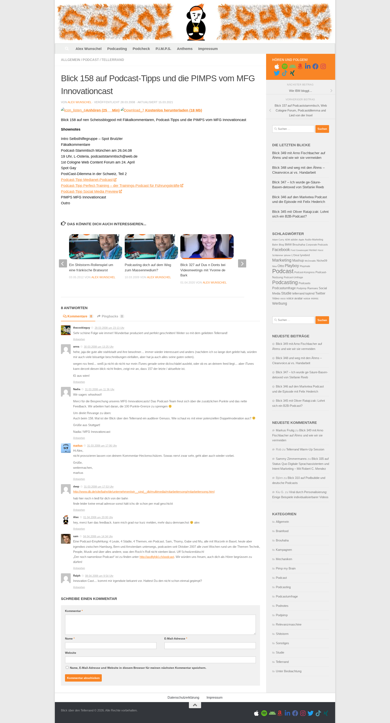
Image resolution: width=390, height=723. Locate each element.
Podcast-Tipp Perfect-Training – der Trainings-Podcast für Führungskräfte (120, 186)
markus (77, 445)
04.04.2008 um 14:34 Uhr (98, 536)
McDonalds (310, 261)
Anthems (185, 49)
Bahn (275, 244)
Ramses (312, 288)
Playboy (292, 265)
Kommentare (79, 316)
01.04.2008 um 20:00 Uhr (98, 517)
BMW (288, 244)
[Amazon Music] (300, 66)
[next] (242, 263)
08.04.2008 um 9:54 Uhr (99, 575)
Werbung (279, 303)
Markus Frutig (285, 430)
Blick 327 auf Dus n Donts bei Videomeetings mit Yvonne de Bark (202, 270)
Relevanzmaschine (288, 624)
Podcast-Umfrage (293, 277)
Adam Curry (278, 239)
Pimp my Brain (286, 568)
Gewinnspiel (302, 250)
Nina (274, 266)
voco (283, 298)
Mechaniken (284, 559)
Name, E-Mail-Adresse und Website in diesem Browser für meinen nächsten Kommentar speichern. (138, 667)
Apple (301, 239)
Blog (281, 244)
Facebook (281, 249)
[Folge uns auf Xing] (292, 73)
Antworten (79, 339)
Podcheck (141, 49)
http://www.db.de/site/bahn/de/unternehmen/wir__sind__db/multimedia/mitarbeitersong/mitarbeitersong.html (143, 491)
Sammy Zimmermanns (291, 458)
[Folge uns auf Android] (292, 66)
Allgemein (70, 60)
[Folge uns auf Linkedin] (308, 66)
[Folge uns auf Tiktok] (285, 73)
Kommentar (74, 611)
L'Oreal (295, 255)
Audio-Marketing (314, 239)
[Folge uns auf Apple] (277, 66)
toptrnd (309, 293)
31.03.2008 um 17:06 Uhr (102, 445)
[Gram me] (323, 66)
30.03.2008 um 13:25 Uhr (99, 346)
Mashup (298, 260)
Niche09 (322, 260)
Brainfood (282, 531)
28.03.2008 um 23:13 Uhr (109, 327)
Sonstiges (282, 643)
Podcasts (304, 283)
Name (70, 638)
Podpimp (302, 288)
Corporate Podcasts (317, 244)
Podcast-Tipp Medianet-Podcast (87, 180)
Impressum (208, 49)
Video (276, 298)
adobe (294, 239)
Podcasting (117, 49)
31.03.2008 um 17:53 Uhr (99, 486)
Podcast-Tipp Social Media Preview (89, 191)
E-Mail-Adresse (175, 638)
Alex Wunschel (89, 49)
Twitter (320, 293)
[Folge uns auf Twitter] (277, 73)
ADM (287, 239)
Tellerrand (112, 60)
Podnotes (282, 605)
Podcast (91, 60)
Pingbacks (112, 316)
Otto (280, 266)
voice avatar (294, 298)
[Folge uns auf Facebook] (315, 66)
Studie (286, 293)
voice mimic (310, 298)
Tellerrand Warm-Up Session (305, 449)
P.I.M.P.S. (163, 49)
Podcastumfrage (284, 288)
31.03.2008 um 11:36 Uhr (99, 389)
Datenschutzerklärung (183, 697)
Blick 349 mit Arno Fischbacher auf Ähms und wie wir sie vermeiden (297, 435)
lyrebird (305, 255)
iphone (287, 255)
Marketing (281, 260)
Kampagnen (284, 549)
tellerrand (298, 293)
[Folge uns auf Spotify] (285, 66)
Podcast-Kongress (304, 272)
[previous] (63, 263)
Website (70, 652)
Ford (293, 250)
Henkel (313, 250)
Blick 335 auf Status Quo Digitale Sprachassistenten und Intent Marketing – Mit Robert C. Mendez (300, 463)
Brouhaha (298, 244)
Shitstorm (282, 633)
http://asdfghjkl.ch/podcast (157, 556)
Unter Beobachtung (288, 671)
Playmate (305, 266)
